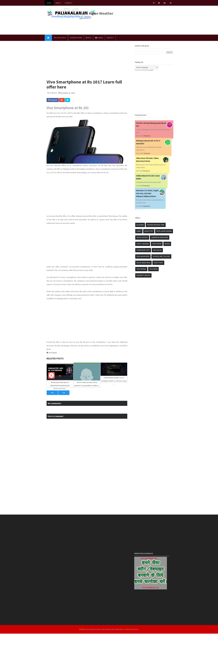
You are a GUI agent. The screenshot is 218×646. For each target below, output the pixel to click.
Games (100, 38)
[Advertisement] (125, 25)
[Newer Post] (52, 392)
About (58, 3)
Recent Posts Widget (140, 209)
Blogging (140, 225)
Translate (150, 70)
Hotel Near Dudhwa (164, 231)
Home (49, 3)
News (109, 38)
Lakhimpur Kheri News (159, 237)
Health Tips (148, 231)
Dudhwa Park (76, 38)
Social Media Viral (143, 263)
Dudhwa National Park (155, 225)
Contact (68, 3)
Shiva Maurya (135, 629)
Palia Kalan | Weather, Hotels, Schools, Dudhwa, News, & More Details (103, 629)
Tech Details (141, 269)
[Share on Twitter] (67, 100)
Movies (167, 244)
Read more (147, 136)
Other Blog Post (143, 250)
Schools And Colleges (161, 256)
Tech (89, 38)
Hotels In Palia (142, 237)
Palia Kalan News (143, 256)
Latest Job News (143, 244)
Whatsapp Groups (143, 275)
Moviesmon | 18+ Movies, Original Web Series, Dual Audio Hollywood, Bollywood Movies (147, 193)
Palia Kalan (59, 38)
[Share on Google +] (62, 100)
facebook (53, 100)
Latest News (156, 244)
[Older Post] (64, 392)
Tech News (53, 353)
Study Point (158, 263)
